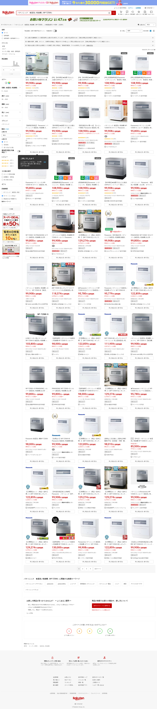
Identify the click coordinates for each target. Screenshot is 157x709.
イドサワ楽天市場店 (59, 457)
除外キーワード (6, 201)
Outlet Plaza (109, 455)
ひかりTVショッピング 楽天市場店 (116, 251)
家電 (25, 646)
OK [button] (45, 162)
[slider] (2, 66)
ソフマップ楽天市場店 (86, 558)
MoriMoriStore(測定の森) (113, 304)
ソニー (117, 584)
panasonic (50, 584)
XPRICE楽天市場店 (138, 251)
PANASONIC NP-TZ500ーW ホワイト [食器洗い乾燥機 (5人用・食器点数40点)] (142, 237)
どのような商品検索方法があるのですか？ (40, 607)
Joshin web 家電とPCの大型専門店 (38, 304)
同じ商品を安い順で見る (37, 152)
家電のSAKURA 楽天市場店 (62, 96)
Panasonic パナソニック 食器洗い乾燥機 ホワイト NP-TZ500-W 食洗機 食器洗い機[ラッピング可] (115, 290)
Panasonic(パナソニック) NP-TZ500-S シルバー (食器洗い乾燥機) (142, 128)
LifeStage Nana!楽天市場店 (140, 558)
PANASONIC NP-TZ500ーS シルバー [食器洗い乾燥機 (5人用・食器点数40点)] (63, 391)
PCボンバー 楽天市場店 (139, 141)
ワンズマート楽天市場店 (140, 508)
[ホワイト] (3, 83)
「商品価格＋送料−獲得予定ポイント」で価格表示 (37, 31)
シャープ (73, 584)
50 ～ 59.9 (5, 107)
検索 (11, 74)
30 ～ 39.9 (5, 99)
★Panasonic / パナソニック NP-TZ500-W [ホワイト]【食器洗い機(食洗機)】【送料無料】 (89, 290)
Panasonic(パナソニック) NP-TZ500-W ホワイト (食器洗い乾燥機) (37, 185)
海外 (8, 129)
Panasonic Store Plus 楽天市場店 (37, 96)
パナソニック (5, 124)
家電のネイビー (84, 354)
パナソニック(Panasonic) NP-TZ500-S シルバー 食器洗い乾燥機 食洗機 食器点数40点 (142, 494)
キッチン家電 (33, 646)
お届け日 (4, 139)
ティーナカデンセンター (35, 455)
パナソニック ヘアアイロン (34, 584)
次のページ (98, 569)
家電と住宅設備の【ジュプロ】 (89, 251)
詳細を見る (90, 45)
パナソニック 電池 (105, 584)
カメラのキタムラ (111, 147)
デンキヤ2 (57, 508)
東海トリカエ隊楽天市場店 (87, 508)
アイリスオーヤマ (136, 584)
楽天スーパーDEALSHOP (87, 148)
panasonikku (62, 584)
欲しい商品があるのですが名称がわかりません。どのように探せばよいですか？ (51, 604)
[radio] (2, 32)
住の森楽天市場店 (111, 404)
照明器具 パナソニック (87, 584)
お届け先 (4, 132)
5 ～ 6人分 (5, 91)
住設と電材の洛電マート (35, 354)
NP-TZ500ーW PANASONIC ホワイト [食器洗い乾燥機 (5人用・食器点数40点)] (37, 237)
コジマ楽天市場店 (138, 198)
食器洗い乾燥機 (44, 646)
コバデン (56, 354)
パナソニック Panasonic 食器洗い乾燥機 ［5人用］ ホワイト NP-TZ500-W (142, 185)
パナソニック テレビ (32, 590)
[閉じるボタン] (153, 37)
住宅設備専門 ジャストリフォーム (37, 508)
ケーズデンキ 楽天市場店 (113, 96)
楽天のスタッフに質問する (102, 605)
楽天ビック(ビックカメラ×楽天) (37, 145)
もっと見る (30, 613)
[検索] (114, 13)
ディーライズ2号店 (85, 304)
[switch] (18, 151)
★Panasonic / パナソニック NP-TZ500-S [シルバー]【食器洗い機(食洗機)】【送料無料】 (142, 391)
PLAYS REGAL (58, 558)
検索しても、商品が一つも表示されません (40, 610)
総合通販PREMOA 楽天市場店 (36, 251)
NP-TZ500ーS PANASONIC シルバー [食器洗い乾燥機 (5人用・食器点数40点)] (37, 391)
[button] (149, 8)
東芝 (125, 584)
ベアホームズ (136, 457)
